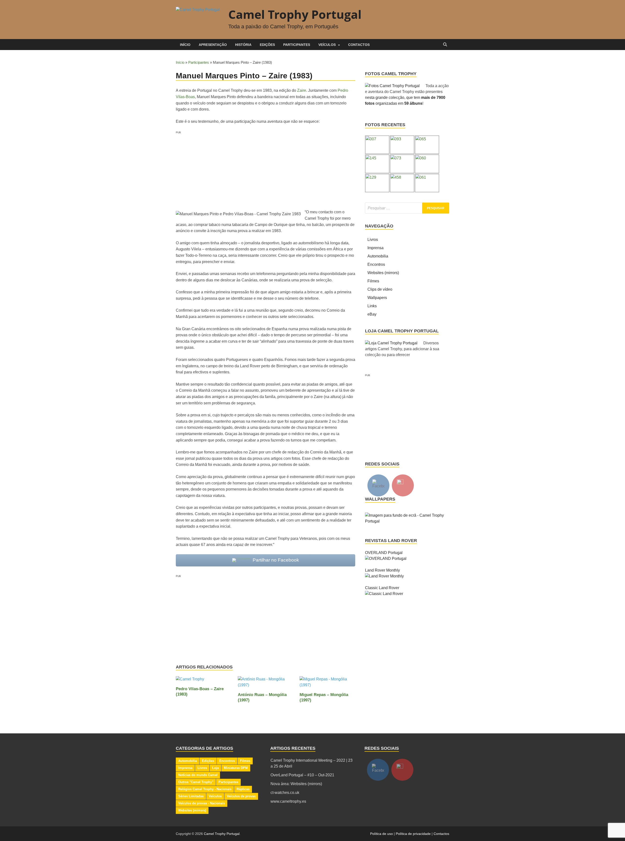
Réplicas (243, 789)
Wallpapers (377, 298)
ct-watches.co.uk (285, 792)
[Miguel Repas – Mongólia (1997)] (327, 684)
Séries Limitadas (191, 796)
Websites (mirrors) (383, 273)
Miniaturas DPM (236, 768)
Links (372, 306)
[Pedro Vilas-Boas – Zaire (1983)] (190, 681)
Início (185, 45)
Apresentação (213, 45)
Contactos (359, 45)
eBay (371, 314)
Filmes (373, 281)
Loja (215, 768)
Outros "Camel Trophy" (195, 782)
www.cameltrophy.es (288, 801)
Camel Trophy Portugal (295, 14)
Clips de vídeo (379, 289)
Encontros (376, 264)
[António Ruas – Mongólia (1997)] (265, 684)
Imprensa (375, 248)
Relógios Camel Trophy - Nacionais (204, 789)
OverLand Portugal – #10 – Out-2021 (302, 775)
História (243, 45)
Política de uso (381, 834)
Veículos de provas (241, 796)
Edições (267, 45)
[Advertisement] (265, 168)
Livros (372, 239)
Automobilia (377, 256)
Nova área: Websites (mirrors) (296, 784)
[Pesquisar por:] (407, 208)
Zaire (301, 90)
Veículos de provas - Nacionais (201, 803)
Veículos (327, 45)
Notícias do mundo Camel (198, 775)
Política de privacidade (413, 834)
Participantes (296, 45)
